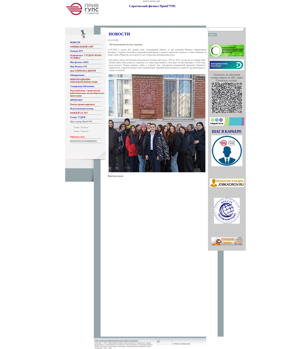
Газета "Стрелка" (81, 131)
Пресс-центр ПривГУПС (81, 121)
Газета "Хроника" (81, 127)
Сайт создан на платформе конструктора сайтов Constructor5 (116, 341)
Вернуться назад (115, 176)
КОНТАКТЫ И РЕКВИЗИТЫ (83, 141)
